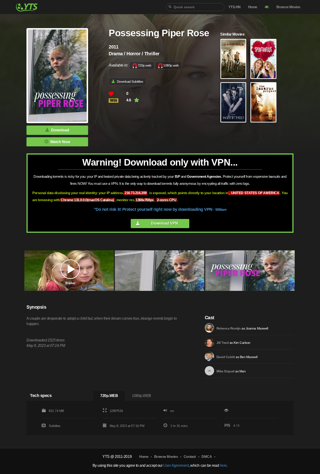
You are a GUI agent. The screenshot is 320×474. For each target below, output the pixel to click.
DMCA (206, 457)
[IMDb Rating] (117, 100)
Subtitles (54, 426)
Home (143, 457)
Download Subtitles (130, 81)
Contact (190, 457)
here (223, 465)
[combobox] (195, 7)
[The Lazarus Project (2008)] (263, 102)
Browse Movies (166, 457)
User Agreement (176, 465)
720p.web (144, 65)
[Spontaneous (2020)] (263, 59)
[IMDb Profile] (209, 328)
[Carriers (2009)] (233, 59)
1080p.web (171, 65)
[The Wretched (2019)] (233, 102)
